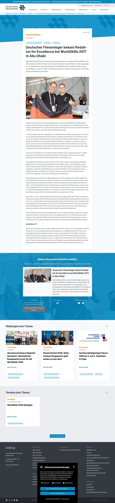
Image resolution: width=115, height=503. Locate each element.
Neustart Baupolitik (93, 465)
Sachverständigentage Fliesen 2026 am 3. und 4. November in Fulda (93, 356)
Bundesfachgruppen (39, 458)
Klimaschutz (90, 460)
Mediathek (36, 482)
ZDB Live (35, 484)
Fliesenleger (56, 43)
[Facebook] (7, 500)
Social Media (68, 483)
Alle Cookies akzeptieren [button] (57, 493)
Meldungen (36, 476)
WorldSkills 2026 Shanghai (19, 405)
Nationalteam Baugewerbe (34, 43)
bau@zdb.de (9, 467)
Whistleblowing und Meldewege (97, 492)
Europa (89, 452)
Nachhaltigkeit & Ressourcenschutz (98, 463)
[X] (9, 500)
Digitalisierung (91, 450)
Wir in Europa (37, 455)
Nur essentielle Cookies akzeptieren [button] (57, 488)
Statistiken (57, 483)
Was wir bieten (37, 452)
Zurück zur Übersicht (57, 436)
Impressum (90, 487)
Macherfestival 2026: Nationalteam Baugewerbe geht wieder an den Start (56, 356)
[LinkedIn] (14, 500)
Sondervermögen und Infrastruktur (98, 458)
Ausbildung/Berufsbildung (51, 377)
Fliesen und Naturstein (86, 374)
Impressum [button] (65, 499)
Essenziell (45, 483)
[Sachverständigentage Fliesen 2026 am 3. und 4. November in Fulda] (93, 338)
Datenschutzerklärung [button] (53, 499)
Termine (35, 479)
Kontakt (89, 484)
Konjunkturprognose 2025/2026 (70, 450)
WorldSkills (47, 43)
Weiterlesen (11, 367)
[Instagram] (12, 500)
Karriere (35, 467)
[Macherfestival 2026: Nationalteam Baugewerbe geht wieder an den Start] (57, 338)
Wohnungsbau (91, 475)
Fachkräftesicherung (93, 455)
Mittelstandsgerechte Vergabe (96, 473)
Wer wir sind (36, 450)
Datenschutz (91, 489)
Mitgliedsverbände (38, 460)
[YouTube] (17, 500)
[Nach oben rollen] (110, 498)
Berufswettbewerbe (13, 377)
